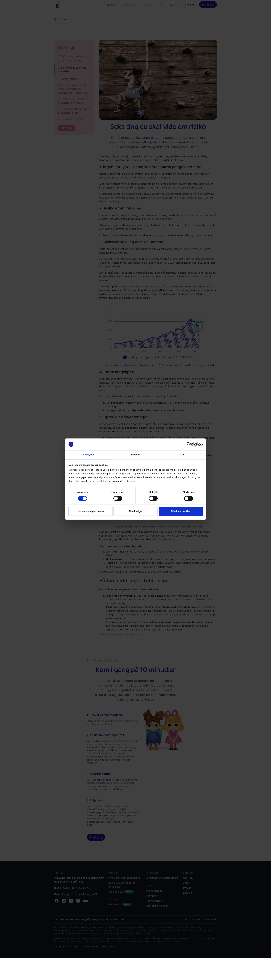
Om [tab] (182, 454)
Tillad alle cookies (180, 511)
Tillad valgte (135, 511)
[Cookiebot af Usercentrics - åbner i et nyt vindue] (189, 444)
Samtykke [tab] (88, 454)
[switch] (117, 498)
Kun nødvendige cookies (90, 511)
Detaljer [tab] (135, 454)
